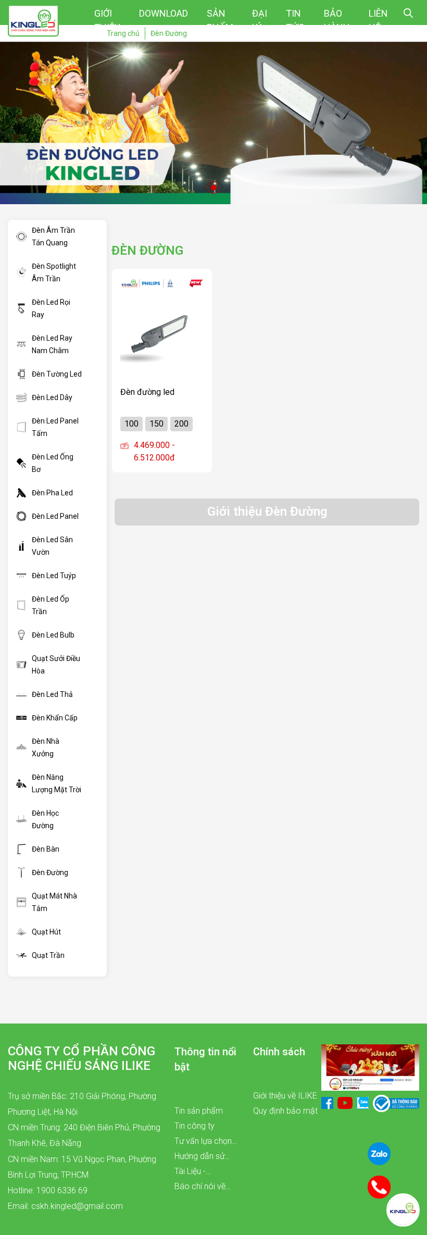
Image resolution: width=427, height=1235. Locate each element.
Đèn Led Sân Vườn (52, 545)
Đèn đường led (147, 392)
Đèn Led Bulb (53, 635)
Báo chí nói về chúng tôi (199, 1187)
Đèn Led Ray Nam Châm (52, 344)
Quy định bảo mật (285, 1111)
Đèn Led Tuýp (54, 575)
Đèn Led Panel (55, 516)
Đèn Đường (50, 872)
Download (163, 13)
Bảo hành (337, 20)
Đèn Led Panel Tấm (55, 427)
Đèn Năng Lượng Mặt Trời (56, 783)
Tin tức (295, 20)
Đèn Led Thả (52, 694)
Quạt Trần (48, 955)
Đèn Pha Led (52, 493)
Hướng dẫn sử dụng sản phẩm (202, 1157)
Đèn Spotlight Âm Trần (54, 272)
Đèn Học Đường (45, 819)
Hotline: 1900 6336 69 (47, 1190)
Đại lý (259, 20)
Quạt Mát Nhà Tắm (54, 902)
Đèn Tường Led (57, 374)
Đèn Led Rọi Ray (51, 308)
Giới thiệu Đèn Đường (267, 511)
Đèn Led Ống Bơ (52, 463)
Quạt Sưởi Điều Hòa (56, 664)
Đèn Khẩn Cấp (55, 718)
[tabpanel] (213, 123)
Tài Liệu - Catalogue (193, 1172)
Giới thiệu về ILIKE (285, 1096)
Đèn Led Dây (52, 397)
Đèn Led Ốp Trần (50, 605)
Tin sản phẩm (198, 1111)
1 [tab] (213, 187)
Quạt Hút (46, 932)
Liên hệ (378, 20)
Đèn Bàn (45, 849)
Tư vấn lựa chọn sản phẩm (203, 1142)
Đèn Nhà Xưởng (45, 747)
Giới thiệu (107, 20)
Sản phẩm (220, 20)
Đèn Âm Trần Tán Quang (53, 236)
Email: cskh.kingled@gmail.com (65, 1206)
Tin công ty (194, 1126)
